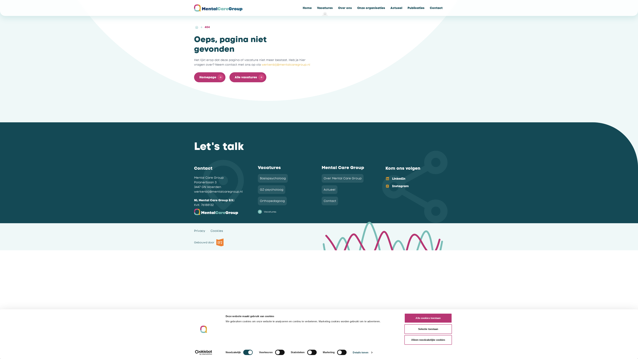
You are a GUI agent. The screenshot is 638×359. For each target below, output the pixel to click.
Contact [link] (330, 201)
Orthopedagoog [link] (272, 201)
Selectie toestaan (428, 329)
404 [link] (207, 27)
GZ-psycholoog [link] (271, 190)
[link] (307, 8)
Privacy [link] (199, 231)
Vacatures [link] (270, 211)
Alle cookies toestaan (428, 318)
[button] (209, 77)
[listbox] (412, 182)
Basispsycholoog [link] (273, 178)
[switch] (280, 352)
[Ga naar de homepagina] (218, 8)
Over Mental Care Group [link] (343, 178)
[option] (412, 178)
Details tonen (360, 352)
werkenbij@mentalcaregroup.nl (286, 65)
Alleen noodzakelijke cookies (428, 339)
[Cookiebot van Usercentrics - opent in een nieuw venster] (203, 352)
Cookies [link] (217, 231)
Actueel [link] (329, 190)
